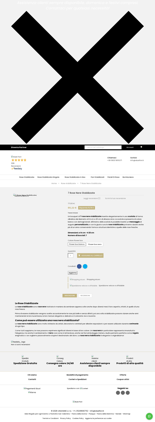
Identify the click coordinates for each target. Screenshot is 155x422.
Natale (118, 414)
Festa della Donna (79, 414)
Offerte (123, 375)
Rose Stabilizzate (26, 177)
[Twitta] (85, 266)
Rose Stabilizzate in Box (75, 177)
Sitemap (126, 414)
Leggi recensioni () (91, 198)
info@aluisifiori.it (137, 160)
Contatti (32, 379)
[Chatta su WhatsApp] (149, 416)
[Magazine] (128, 393)
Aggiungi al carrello (90, 255)
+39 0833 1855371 (114, 160)
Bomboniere (128, 177)
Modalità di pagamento (77, 375)
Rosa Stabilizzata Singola (48, 177)
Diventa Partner (19, 147)
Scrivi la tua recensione (115, 198)
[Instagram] (123, 393)
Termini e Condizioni (50, 418)
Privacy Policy (65, 418)
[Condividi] (79, 266)
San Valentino (64, 414)
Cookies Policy (78, 418)
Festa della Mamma (105, 414)
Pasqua (92, 414)
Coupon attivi (123, 379)
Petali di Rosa (113, 177)
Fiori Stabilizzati (97, 177)
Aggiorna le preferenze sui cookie (98, 418)
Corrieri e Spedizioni (77, 379)
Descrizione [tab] (70, 295)
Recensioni (85, 295)
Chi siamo (32, 375)
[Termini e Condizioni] (32, 388)
